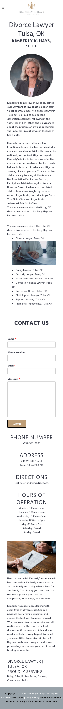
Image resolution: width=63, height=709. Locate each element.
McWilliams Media (50, 698)
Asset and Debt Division (29, 279)
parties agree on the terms (22, 626)
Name (11, 339)
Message (13, 379)
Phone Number (16, 352)
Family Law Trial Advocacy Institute (27, 183)
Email (11, 366)
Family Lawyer (23, 270)
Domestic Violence (26, 283)
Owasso (42, 676)
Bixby (43, 208)
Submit (16, 424)
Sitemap (10, 702)
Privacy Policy (25, 702)
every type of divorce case (22, 610)
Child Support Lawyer (27, 295)
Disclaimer (18, 698)
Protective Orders (25, 291)
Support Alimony (25, 300)
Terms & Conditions (46, 702)
